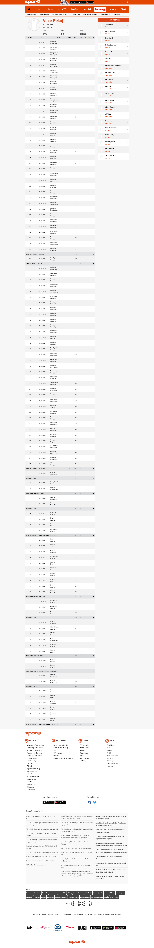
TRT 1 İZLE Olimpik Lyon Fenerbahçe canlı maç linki (42, 829)
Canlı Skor (75, 9)
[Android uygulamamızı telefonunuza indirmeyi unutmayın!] (74, 2)
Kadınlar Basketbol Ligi (61, 748)
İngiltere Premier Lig (33, 769)
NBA (55, 750)
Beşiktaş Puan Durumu (34, 750)
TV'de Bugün (84, 745)
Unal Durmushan (111, 129)
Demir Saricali (110, 32)
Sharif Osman (110, 108)
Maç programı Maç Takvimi (33, 892)
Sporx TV (62, 9)
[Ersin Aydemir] (101, 143)
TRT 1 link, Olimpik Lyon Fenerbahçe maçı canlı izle (42, 852)
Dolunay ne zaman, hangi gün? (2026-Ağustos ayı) (76, 848)
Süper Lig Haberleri (109, 892)
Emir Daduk (109, 39)
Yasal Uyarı (111, 761)
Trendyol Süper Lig (33, 758)
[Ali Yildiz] (101, 115)
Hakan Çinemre (110, 46)
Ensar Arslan (109, 122)
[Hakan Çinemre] (101, 46)
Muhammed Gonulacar (113, 67)
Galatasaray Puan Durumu (35, 745)
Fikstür (82, 750)
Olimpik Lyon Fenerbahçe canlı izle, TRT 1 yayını (41, 856)
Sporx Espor (84, 753)
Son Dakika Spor (112, 755)
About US (58, 914)
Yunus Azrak (109, 157)
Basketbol (49, 9)
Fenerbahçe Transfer (73, 897)
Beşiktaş (29, 782)
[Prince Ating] (101, 150)
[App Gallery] (120, 927)
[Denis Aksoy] (101, 136)
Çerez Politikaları (112, 763)
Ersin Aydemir (110, 143)
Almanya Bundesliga (33, 776)
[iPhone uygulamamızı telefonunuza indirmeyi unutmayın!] (82, 2)
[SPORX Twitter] (84, 903)
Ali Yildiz (108, 115)
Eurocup (56, 755)
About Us (110, 758)
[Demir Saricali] (101, 32)
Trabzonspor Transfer (97, 897)
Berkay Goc (109, 81)
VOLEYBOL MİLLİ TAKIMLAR (60, 15)
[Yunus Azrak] (101, 157)
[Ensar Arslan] (101, 122)
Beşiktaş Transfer (85, 897)
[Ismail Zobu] (101, 94)
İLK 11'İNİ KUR (44, 15)
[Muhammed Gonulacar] (101, 67)
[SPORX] (77, 942)
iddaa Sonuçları (114, 897)
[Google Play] (108, 927)
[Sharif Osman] (101, 108)
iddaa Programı (120, 892)
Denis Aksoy (109, 136)
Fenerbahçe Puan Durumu (35, 748)
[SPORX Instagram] (78, 903)
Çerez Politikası (78, 914)
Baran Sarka (109, 101)
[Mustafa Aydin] (101, 74)
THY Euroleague (59, 753)
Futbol (38, 9)
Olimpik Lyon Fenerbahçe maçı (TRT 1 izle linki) (40, 861)
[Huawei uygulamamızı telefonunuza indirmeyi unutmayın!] (90, 2)
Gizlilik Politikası (90, 914)
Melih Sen (108, 87)
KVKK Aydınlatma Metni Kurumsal (109, 914)
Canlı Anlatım (62, 892)
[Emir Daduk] (101, 39)
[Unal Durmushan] (101, 129)
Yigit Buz (108, 60)
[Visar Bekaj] (101, 25)
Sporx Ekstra (84, 758)
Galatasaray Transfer (61, 897)
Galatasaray (31, 787)
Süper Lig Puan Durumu (34, 755)
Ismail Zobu (109, 94)
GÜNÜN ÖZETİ (31, 15)
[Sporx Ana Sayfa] (42, 2)
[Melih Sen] (101, 88)
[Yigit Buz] (101, 60)
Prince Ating (109, 150)
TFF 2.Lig (29, 763)
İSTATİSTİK (116, 15)
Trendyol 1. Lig (31, 761)
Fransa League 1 (32, 779)
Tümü (123, 9)
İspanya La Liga (32, 771)
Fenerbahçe (31, 784)
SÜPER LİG (76, 15)
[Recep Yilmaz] (101, 53)
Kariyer (109, 750)
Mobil (109, 753)
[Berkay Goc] (101, 81)
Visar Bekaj (109, 25)
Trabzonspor (31, 789)
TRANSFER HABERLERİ (90, 15)
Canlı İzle (106, 897)
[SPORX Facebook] (73, 903)
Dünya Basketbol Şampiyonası (63, 758)
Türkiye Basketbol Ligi (61, 745)
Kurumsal (110, 766)
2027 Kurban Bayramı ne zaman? (35, 865)
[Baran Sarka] (101, 101)
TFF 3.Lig (29, 766)
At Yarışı (113, 9)
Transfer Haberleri (78, 892)
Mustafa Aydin (110, 74)
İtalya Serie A (31, 774)
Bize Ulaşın (110, 745)
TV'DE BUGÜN (105, 15)
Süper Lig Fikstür (98, 892)
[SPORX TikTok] (89, 903)
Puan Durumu (84, 748)
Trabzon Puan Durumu (34, 753)
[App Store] (95, 927)
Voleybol (87, 9)
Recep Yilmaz (110, 53)
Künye (109, 748)
